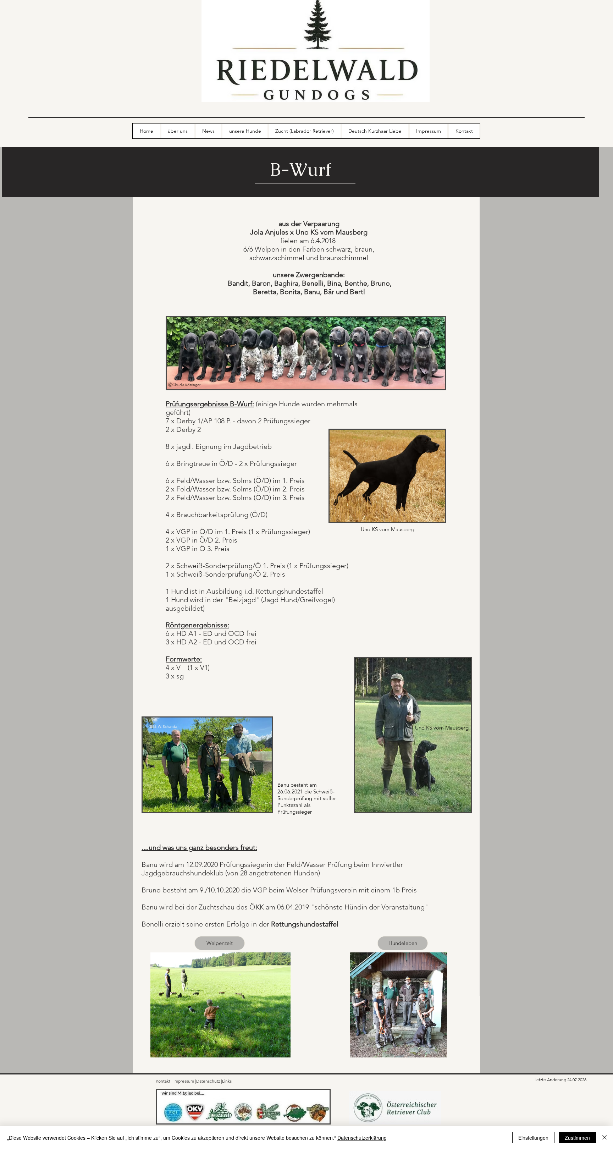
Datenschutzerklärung (362, 1137)
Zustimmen (577, 1137)
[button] (219, 943)
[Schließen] (604, 1137)
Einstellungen (533, 1137)
